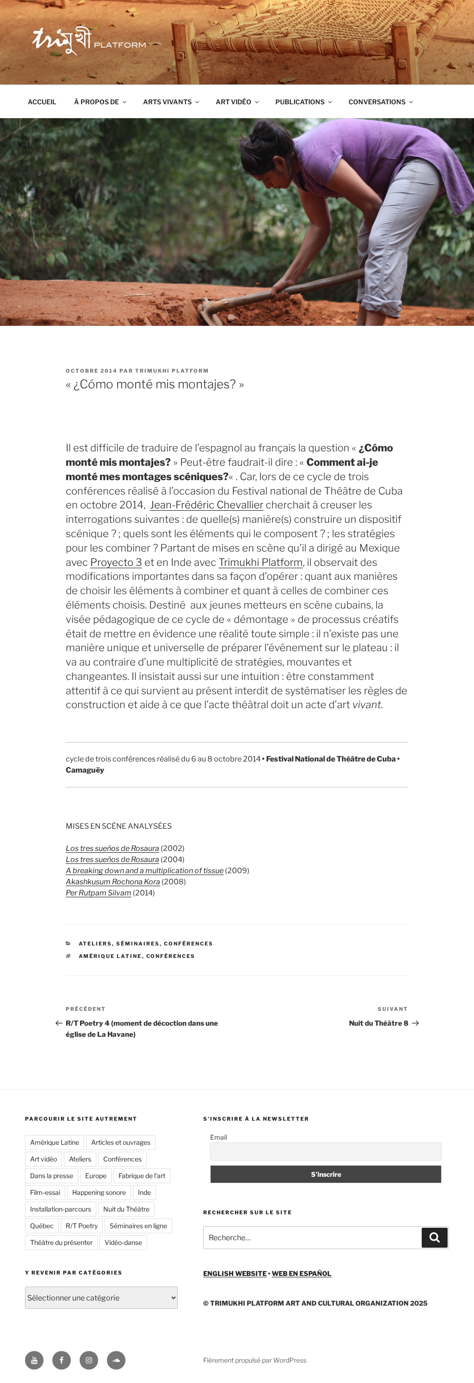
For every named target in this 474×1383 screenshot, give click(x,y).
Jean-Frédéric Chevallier (206, 505)
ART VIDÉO (233, 102)
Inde (144, 1192)
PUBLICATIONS (299, 102)
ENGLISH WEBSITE (235, 1273)
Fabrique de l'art (141, 1176)
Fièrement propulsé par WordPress (254, 1360)
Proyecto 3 (116, 562)
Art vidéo (43, 1159)
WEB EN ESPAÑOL (301, 1273)
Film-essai (45, 1192)
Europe (95, 1176)
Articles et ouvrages (120, 1142)
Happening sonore (99, 1192)
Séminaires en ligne (138, 1226)
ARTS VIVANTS (167, 102)
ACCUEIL (42, 102)
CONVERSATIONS (377, 102)
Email (218, 1137)
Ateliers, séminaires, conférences (146, 943)
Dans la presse (51, 1176)
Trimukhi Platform (172, 371)
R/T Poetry (82, 1226)
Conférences (171, 956)
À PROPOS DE (96, 102)
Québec (42, 1226)
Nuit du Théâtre (126, 1209)
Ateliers (80, 1159)
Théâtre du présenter (61, 1242)
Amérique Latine (110, 956)
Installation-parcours (60, 1209)
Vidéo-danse (123, 1242)
